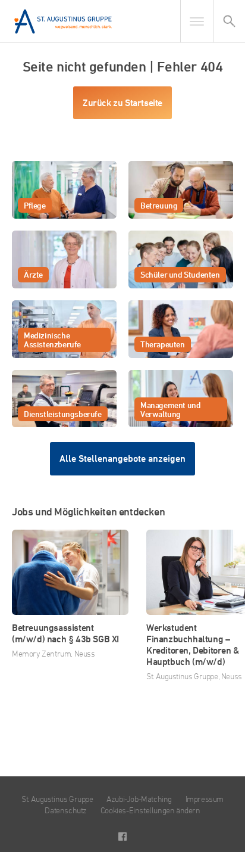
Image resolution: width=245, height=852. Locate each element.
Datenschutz (66, 810)
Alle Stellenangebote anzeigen (122, 458)
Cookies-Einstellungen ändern (150, 810)
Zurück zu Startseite (122, 102)
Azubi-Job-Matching (139, 799)
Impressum (205, 799)
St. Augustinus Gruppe (57, 799)
